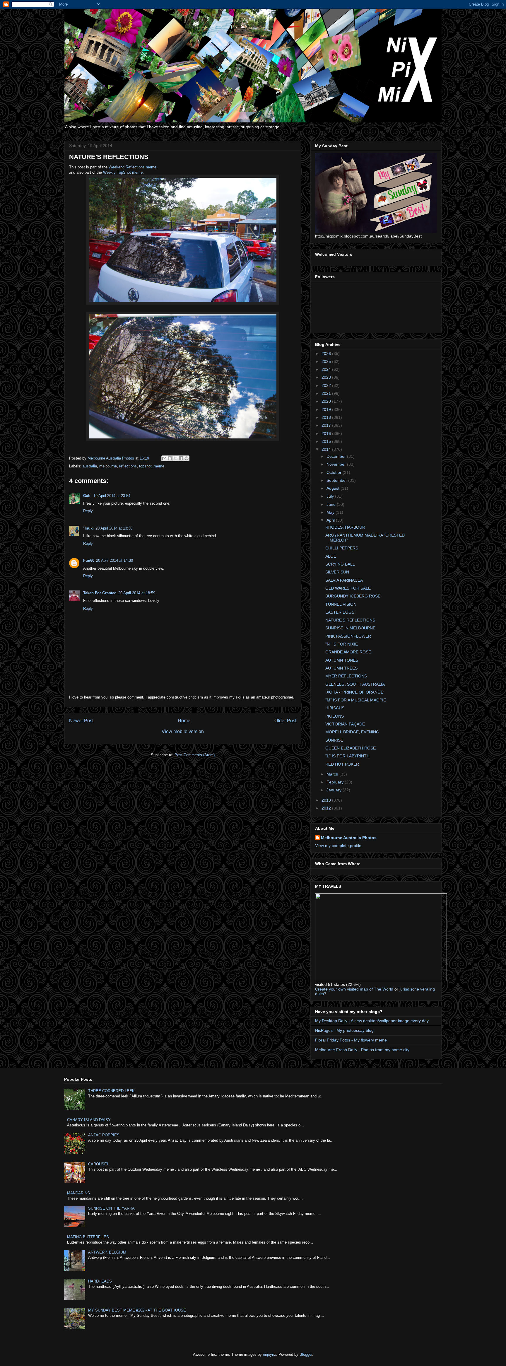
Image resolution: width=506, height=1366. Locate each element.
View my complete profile (338, 845)
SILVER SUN (337, 572)
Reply (88, 511)
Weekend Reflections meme (132, 167)
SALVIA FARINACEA (344, 580)
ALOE (330, 556)
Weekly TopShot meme (123, 172)
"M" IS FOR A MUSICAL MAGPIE (355, 700)
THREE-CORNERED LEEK (111, 1091)
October (334, 472)
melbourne (108, 466)
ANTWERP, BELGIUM (107, 1252)
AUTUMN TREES (341, 668)
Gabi (87, 496)
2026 (327, 353)
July (330, 496)
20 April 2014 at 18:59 (136, 593)
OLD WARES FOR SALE (348, 588)
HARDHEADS (100, 1281)
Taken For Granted (100, 593)
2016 (327, 433)
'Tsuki (88, 528)
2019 (327, 409)
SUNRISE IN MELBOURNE (350, 628)
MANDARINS (78, 1193)
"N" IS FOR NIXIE (341, 644)
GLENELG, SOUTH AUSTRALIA (355, 684)
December (336, 456)
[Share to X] (175, 458)
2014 (327, 449)
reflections (128, 466)
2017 (327, 425)
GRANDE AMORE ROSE (348, 652)
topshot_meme (151, 466)
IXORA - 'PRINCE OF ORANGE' (354, 692)
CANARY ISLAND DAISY (89, 1120)
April (331, 520)
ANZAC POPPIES (103, 1135)
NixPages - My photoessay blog (344, 1030)
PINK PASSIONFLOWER (348, 636)
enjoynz (269, 1354)
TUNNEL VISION (340, 604)
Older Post (285, 720)
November (336, 464)
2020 (327, 401)
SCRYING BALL (340, 564)
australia (90, 466)
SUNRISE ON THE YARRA (111, 1208)
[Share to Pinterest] (186, 458)
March (332, 774)
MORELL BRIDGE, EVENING (352, 732)
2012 (327, 808)
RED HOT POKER (342, 764)
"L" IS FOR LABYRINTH (347, 756)
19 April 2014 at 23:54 (111, 496)
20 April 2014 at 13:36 (113, 528)
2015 (327, 441)
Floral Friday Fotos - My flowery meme (351, 1040)
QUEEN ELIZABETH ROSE (350, 748)
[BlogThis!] (170, 458)
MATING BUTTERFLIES (88, 1237)
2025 (327, 361)
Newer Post (81, 720)
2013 (327, 800)
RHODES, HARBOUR (345, 527)
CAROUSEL (98, 1164)
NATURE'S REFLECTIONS (350, 620)
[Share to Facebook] (181, 458)
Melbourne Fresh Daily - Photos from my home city (362, 1049)
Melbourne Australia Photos (349, 837)
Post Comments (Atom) (195, 755)
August (333, 488)
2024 (327, 369)
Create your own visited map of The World (354, 989)
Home (184, 720)
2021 (327, 393)
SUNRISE (334, 740)
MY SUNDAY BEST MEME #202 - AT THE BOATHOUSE (137, 1310)
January (334, 790)
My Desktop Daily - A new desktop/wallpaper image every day (372, 1020)
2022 (327, 385)
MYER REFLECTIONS (346, 676)
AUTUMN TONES (341, 660)
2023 (327, 377)
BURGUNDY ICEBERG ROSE (352, 596)
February (335, 782)
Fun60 (88, 560)
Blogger (306, 1354)
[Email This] (164, 458)
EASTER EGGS (339, 612)
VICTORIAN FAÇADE (345, 724)
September (337, 480)
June (331, 504)
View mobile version (183, 731)
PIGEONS (334, 716)
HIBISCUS (334, 708)
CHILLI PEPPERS (341, 548)
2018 (327, 417)
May (331, 512)
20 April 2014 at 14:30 (114, 560)
